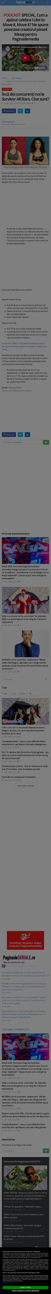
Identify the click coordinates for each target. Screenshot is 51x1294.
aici (45, 1264)
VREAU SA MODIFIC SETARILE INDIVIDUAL (25, 1291)
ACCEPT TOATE (25, 1287)
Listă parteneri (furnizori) (9, 1282)
